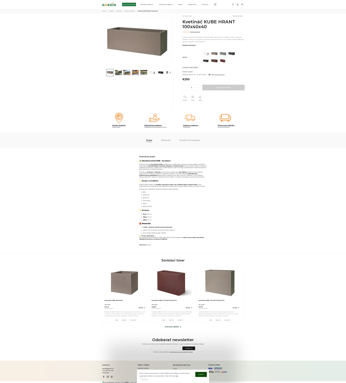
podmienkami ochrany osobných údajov (181, 352)
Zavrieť (238, 102)
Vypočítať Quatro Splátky (190, 67)
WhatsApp (105, 373)
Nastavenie (144, 379)
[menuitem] (130, 4)
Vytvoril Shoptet (109, 382)
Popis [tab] (149, 140)
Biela (117, 320)
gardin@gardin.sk (108, 368)
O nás (175, 368)
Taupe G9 (124, 320)
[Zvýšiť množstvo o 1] (198, 87)
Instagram (107, 376)
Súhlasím (201, 374)
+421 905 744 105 (107, 370)
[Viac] (215, 4)
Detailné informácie (189, 45)
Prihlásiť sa (188, 348)
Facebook (103, 376)
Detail (141, 308)
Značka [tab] (189, 140)
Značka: (238, 16)
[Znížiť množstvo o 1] (185, 87)
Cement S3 (133, 320)
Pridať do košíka (225, 87)
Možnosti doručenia (217, 74)
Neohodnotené (195, 32)
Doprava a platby (143, 368)
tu (177, 376)
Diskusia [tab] (165, 140)
